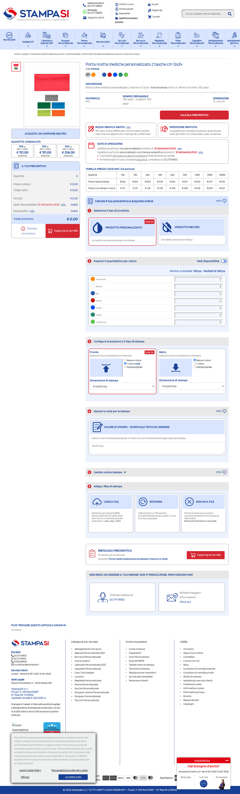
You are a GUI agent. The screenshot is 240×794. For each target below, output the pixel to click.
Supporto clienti (96, 17)
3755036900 (20, 661)
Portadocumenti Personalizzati (47, 54)
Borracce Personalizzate (140, 41)
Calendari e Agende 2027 (46, 41)
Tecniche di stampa (139, 668)
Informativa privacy (194, 692)
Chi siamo (188, 648)
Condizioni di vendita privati (198, 672)
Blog (185, 664)
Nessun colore (133, 360)
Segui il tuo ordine (193, 652)
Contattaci (189, 656)
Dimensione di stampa (104, 380)
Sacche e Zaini (103, 41)
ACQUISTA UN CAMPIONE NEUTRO (45, 133)
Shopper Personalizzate (65, 41)
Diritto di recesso (192, 676)
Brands (187, 696)
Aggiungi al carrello (65, 230)
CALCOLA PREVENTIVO (194, 115)
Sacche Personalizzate (87, 688)
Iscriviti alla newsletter (141, 676)
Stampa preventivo (29, 231)
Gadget (25, 54)
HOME (17, 54)
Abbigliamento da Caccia (88, 648)
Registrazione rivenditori (142, 672)
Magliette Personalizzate (159, 41)
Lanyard (79, 676)
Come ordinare (137, 648)
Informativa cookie (193, 688)
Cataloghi (188, 703)
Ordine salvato (126, 9)
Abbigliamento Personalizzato (215, 41)
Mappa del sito (191, 699)
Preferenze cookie (192, 684)
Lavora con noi (191, 660)
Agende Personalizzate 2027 (90, 652)
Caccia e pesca (82, 660)
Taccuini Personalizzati (122, 41)
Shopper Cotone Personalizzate (92, 692)
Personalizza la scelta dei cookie (70, 770)
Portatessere (73, 54)
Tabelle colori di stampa (141, 664)
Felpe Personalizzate (178, 41)
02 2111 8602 (94, 6)
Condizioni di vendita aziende (199, 668)
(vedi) (137, 363)
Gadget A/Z (28, 41)
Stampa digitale (134, 367)
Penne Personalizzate (84, 41)
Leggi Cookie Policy (30, 770)
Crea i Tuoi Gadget (84, 672)
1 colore (133, 363)
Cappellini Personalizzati (197, 41)
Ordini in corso (126, 4)
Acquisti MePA (136, 660)
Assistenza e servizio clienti (197, 680)
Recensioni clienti (138, 680)
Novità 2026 (9, 39)
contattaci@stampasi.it (26, 664)
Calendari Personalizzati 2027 (90, 664)
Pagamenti (135, 652)
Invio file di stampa (139, 656)
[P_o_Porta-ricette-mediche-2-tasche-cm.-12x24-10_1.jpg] (52, 94)
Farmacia (16, 629)
